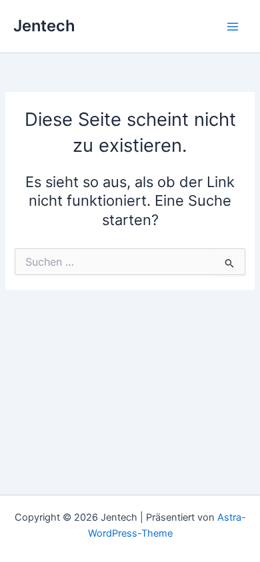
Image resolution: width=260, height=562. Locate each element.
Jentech (44, 25)
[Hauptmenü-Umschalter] (233, 27)
